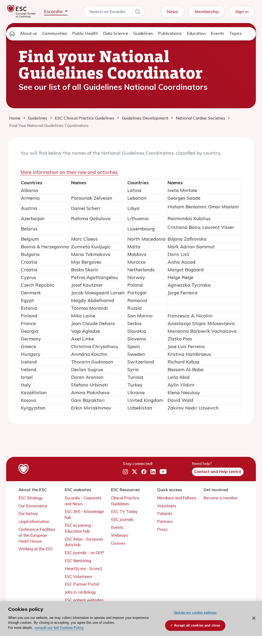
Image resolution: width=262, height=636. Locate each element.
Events (217, 33)
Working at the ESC (35, 548)
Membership (207, 11)
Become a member (220, 497)
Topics (235, 33)
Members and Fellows (176, 497)
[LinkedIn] (153, 472)
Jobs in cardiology (80, 592)
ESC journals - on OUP (84, 552)
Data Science (115, 33)
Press (162, 529)
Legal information (33, 521)
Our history (28, 513)
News (172, 11)
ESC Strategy (30, 497)
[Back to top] (245, 599)
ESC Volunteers (78, 576)
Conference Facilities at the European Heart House (36, 535)
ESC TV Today (124, 511)
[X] (134, 472)
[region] (131, 618)
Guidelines (143, 33)
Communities (54, 33)
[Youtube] (163, 472)
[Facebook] (143, 472)
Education (196, 33)
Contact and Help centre (217, 471)
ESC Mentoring (78, 560)
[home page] (12, 33)
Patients (164, 513)
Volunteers (166, 505)
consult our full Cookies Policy (59, 628)
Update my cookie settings (195, 613)
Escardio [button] (54, 11)
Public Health (85, 33)
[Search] (137, 12)
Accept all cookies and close (197, 625)
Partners (165, 521)
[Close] (253, 618)
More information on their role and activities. (69, 172)
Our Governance (32, 505)
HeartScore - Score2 (83, 568)
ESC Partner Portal (82, 584)
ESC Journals (122, 519)
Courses (118, 543)
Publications (170, 33)
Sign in (241, 11)
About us (28, 33)
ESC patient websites (84, 600)
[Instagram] (125, 472)
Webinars (119, 535)
